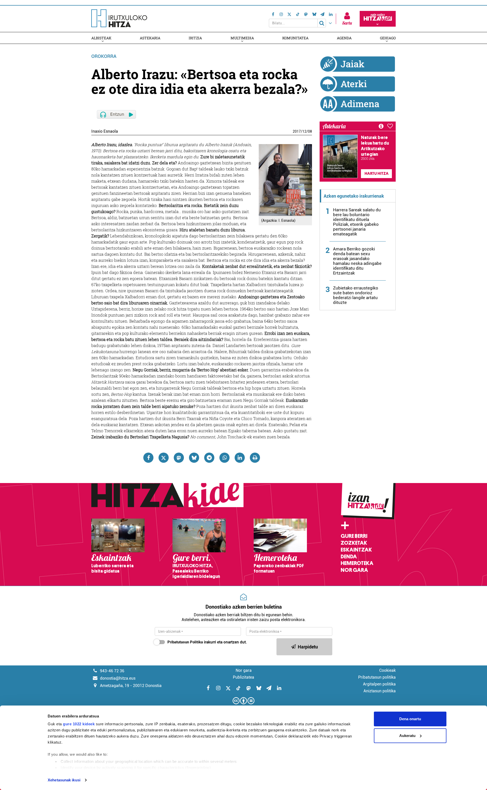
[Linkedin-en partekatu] (240, 458)
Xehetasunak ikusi (64, 780)
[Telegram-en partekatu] (209, 458)
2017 (297, 131)
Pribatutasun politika (377, 677)
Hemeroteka (357, 563)
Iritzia (195, 38)
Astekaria (150, 38)
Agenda (344, 38)
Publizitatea (243, 677)
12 (304, 131)
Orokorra (103, 56)
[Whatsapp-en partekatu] (224, 458)
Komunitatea (295, 38)
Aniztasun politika (379, 691)
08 (310, 131)
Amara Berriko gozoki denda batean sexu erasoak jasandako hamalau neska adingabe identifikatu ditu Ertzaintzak (357, 261)
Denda (349, 556)
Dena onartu (410, 719)
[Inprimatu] (255, 458)
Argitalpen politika (379, 684)
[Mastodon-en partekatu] (179, 458)
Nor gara (354, 570)
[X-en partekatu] (164, 458)
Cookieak (387, 670)
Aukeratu (407, 735)
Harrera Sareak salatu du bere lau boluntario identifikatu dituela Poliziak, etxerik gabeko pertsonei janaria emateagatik (357, 221)
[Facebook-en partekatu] (148, 458)
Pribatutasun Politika (185, 642)
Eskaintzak (356, 550)
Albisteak (101, 38)
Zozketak (354, 543)
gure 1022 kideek (79, 724)
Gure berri (354, 536)
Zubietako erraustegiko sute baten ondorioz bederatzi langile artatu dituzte (355, 295)
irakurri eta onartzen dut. (207, 642)
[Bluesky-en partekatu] (194, 458)
